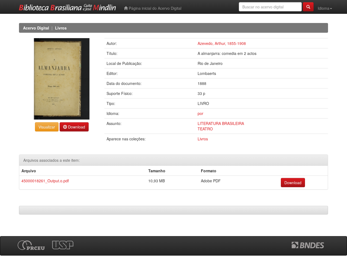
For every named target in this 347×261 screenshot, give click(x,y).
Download (76, 127)
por (200, 113)
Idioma (323, 8)
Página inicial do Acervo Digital (154, 8)
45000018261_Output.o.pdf (45, 180)
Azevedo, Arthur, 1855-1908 (222, 43)
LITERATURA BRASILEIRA (221, 123)
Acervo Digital (36, 28)
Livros (61, 28)
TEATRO (205, 128)
